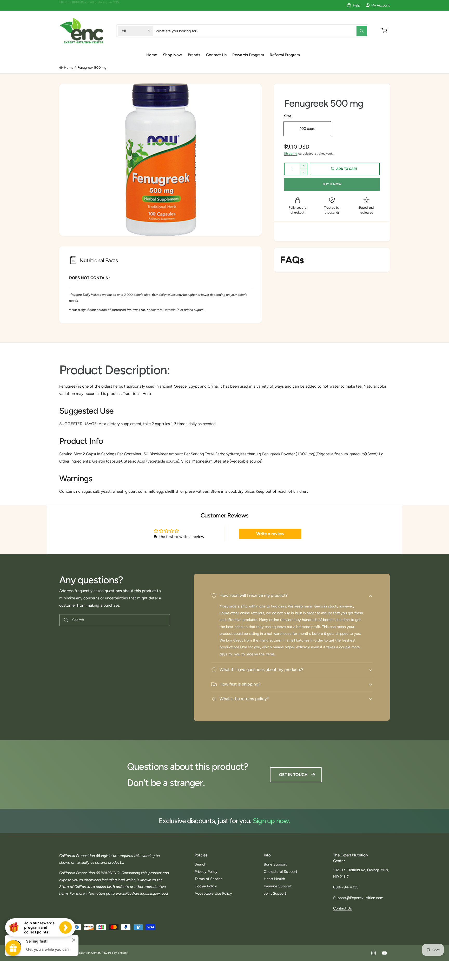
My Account (380, 5)
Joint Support (275, 893)
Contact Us (342, 908)
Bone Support (275, 864)
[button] (384, 30)
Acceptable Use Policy (213, 893)
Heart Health (274, 878)
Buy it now (332, 184)
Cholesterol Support (280, 871)
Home (68, 67)
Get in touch (293, 774)
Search (200, 864)
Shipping (290, 153)
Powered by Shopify (115, 952)
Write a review (270, 533)
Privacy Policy (206, 871)
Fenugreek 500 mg (92, 67)
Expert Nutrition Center (85, 952)
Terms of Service (209, 878)
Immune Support (278, 886)
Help (356, 5)
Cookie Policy (206, 886)
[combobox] (261, 30)
